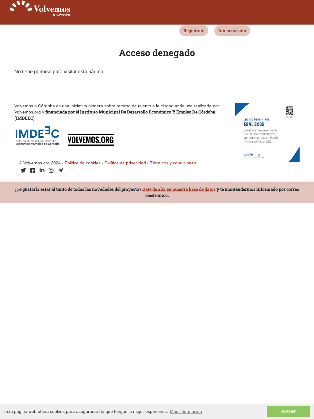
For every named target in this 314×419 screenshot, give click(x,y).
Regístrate (193, 30)
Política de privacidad (125, 162)
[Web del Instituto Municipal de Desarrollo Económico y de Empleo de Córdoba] (40, 144)
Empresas (77, 30)
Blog (122, 30)
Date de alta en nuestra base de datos (179, 189)
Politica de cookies (83, 162)
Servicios (22, 30)
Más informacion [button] (186, 411)
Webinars (49, 30)
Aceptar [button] (288, 411)
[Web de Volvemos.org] (91, 144)
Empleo (102, 30)
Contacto (163, 30)
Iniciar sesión (232, 30)
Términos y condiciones (173, 162)
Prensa (140, 30)
